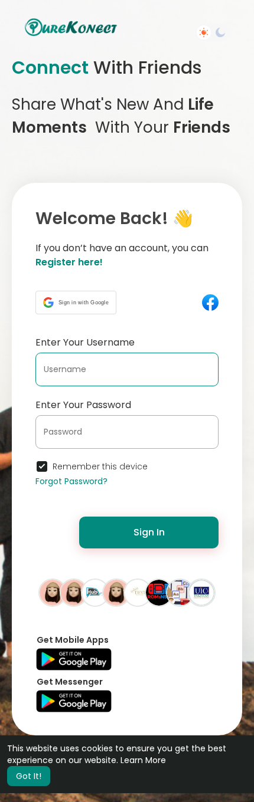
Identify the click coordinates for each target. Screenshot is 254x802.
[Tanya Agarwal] (53, 592)
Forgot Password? (71, 481)
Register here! (69, 262)
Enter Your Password (83, 405)
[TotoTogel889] (116, 592)
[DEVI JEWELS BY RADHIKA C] (138, 592)
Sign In (149, 532)
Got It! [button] (28, 776)
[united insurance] (201, 592)
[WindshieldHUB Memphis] (95, 592)
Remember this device (100, 466)
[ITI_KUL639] (74, 592)
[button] (75, 302)
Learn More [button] (143, 760)
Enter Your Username (85, 342)
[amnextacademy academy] (180, 592)
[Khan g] (159, 592)
